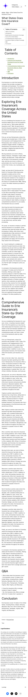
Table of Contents (9, 31)
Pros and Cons (10, 619)
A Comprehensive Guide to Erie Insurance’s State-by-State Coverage (14, 39)
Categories (15, 5)
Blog (7, 12)
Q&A (6, 42)
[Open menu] (25, 6)
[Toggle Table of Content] (23, 29)
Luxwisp (4, 687)
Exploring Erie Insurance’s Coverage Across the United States (14, 35)
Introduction (8, 33)
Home (3, 12)
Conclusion (8, 43)
